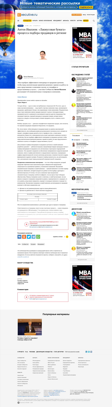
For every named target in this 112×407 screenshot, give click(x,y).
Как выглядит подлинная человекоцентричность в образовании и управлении (84, 105)
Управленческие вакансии (39, 370)
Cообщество (20, 357)
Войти (31, 299)
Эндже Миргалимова (82, 153)
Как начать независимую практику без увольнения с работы (84, 178)
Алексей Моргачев (81, 146)
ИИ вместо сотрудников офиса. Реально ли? (83, 248)
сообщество (25, 244)
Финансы (66, 20)
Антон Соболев (80, 80)
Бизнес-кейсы (51, 370)
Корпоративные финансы (84, 360)
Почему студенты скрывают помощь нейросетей (22, 282)
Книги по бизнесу (52, 373)
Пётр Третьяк (79, 162)
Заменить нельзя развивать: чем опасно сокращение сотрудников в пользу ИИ (84, 169)
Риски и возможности (83, 364)
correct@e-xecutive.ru (23, 257)
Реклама (32, 351)
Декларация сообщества (44, 351)
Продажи (65, 368)
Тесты (49, 375)
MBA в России (51, 362)
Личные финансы (82, 362)
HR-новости (20, 385)
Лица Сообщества (21, 360)
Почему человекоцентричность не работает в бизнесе (84, 118)
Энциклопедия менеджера (69, 375)
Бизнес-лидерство (67, 360)
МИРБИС (85, 20)
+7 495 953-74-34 (86, 390)
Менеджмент (57, 20)
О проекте (20, 351)
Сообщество (27, 20)
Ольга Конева (80, 181)
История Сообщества (22, 364)
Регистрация (91, 14)
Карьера (35, 20)
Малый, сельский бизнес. (83, 212)
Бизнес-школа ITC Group (82, 192)
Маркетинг (65, 366)
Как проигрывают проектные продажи (82, 144)
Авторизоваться (34, 227)
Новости (73, 20)
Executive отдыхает (21, 368)
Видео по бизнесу (52, 377)
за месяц (85, 140)
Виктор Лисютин (80, 171)
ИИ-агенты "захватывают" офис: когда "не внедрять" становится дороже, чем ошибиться (84, 235)
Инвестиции (81, 366)
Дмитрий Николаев (81, 120)
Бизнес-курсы (51, 368)
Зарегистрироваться (46, 227)
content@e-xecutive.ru (54, 394)
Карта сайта (46, 396)
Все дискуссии (82, 259)
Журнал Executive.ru (22, 366)
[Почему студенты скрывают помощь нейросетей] (29, 327)
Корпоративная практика (69, 362)
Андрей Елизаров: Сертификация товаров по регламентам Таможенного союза (84, 91)
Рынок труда (35, 364)
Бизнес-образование (45, 20)
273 (30, 336)
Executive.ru (26, 392)
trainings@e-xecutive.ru (60, 391)
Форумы (79, 20)
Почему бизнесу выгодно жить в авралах (83, 151)
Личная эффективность (38, 366)
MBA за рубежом (52, 364)
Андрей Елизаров (81, 95)
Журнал (19, 278)
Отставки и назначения (23, 379)
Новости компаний (21, 377)
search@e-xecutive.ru (58, 390)
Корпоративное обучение (54, 360)
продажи (33, 244)
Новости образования (22, 381)
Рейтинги (50, 366)
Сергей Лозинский (81, 108)
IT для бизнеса (66, 370)
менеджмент (41, 244)
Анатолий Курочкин (81, 214)
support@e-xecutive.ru (55, 395)
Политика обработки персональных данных (27, 396)
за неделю (77, 140)
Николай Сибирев (81, 238)
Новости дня (20, 375)
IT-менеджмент (66, 364)
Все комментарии (82, 130)
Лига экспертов (21, 362)
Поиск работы (36, 362)
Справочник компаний (38, 373)
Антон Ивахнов (22, 97)
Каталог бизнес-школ (53, 379)
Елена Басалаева (81, 225)
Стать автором (76, 14)
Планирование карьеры (38, 368)
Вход (84, 14)
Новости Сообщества (22, 383)
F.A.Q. (26, 351)
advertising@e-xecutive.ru (54, 392)
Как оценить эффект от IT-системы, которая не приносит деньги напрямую (84, 160)
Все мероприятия (82, 203)
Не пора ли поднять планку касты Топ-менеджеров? (84, 223)
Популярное (76, 135)
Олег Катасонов (80, 250)
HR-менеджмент (36, 360)
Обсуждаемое (88, 135)
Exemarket (65, 373)
